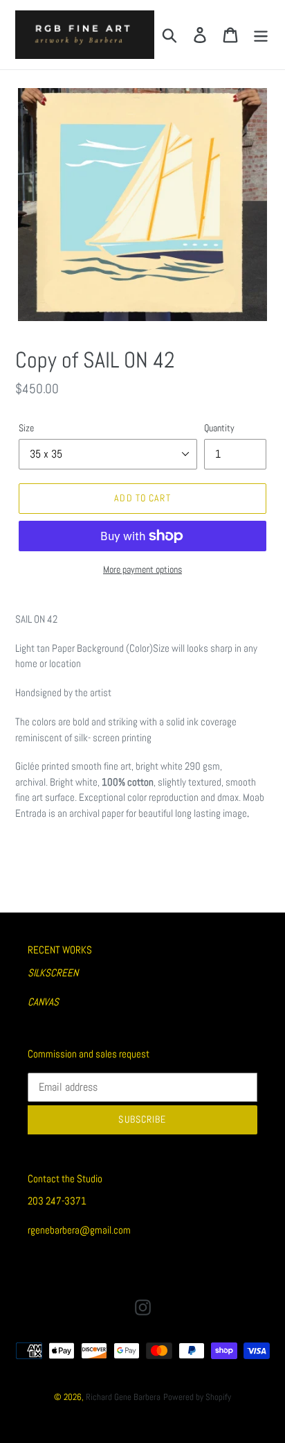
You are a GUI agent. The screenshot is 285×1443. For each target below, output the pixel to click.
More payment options (142, 569)
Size (26, 428)
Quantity (219, 428)
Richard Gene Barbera (123, 1397)
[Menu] (261, 34)
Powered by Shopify (197, 1397)
